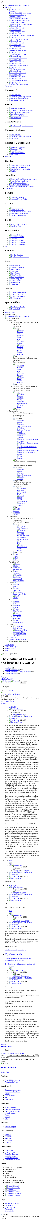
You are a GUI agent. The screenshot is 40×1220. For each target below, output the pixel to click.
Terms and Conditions (12, 1203)
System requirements (24, 97)
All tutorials (17, 118)
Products (8, 7)
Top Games (19, 208)
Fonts (16, 271)
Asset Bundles (20, 307)
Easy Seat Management (12, 1109)
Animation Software (11, 1082)
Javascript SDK (19, 153)
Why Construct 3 (10, 1107)
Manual (18, 95)
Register (8, 312)
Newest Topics (22, 199)
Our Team (8, 1136)
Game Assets (9, 1150)
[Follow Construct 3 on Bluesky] (16, 240)
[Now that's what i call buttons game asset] (1, 692)
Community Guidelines (12, 1160)
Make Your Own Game (12, 1092)
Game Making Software (13, 1080)
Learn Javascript (10, 1113)
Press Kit (8, 1138)
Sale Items (16, 309)
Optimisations (23, 116)
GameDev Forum (10, 1152)
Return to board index (16, 1053)
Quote (20, 722)
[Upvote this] (15, 716)
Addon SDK (20, 100)
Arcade (11, 600)
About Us (8, 1135)
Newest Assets (21, 292)
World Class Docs (22, 181)
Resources (8, 86)
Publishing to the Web (25, 110)
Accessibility (9, 1209)
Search (7, 650)
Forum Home (19, 197)
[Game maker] (17, 316)
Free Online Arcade (11, 1158)
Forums (11, 583)
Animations (20, 267)
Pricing (7, 1094)
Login (13, 312)
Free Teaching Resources (13, 1111)
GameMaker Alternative (13, 1090)
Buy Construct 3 (18, 255)
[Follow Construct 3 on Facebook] (17, 242)
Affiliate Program (10, 1127)
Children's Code (10, 1207)
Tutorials (16, 138)
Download (21, 147)
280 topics (16, 976)
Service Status (9, 1211)
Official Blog (22, 224)
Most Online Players (22, 213)
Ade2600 (4, 703)
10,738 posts (25, 871)
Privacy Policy (9, 1205)
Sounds (21, 277)
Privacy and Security (23, 169)
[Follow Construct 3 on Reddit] (16, 235)
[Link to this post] (14, 720)
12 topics (16, 714)
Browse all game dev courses (23, 126)
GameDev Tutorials (11, 1154)
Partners (7, 1115)
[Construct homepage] (17, 5)
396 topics (16, 871)
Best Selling (19, 294)
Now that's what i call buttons (10, 694)
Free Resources (23, 167)
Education (8, 156)
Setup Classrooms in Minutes (27, 179)
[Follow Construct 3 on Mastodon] (17, 244)
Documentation (10, 1095)
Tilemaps (17, 282)
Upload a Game (20, 215)
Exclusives (17, 298)
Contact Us (12, 637)
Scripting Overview (22, 98)
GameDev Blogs (10, 1156)
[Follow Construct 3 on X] (14, 239)
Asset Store (13, 562)
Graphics (18, 275)
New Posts (17, 226)
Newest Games (19, 210)
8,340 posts (25, 976)
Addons (17, 265)
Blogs (11, 624)
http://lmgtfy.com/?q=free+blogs (15, 950)
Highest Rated (20, 296)
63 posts (23, 714)
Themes (18, 280)
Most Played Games (24, 211)
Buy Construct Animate (21, 257)
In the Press (8, 1140)
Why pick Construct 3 (22, 165)
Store (6, 246)
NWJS (20, 149)
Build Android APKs (23, 112)
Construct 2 (22, 483)
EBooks (17, 269)
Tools (16, 284)
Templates (18, 279)
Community (9, 188)
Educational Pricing (19, 183)
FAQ (16, 171)
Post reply (4, 677)
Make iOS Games (33, 450)
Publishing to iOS (21, 114)
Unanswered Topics (11, 646)
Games (17, 273)
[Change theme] (18, 641)
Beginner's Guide (19, 108)
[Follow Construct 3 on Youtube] (16, 237)
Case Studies (9, 1099)
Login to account (20, 639)
